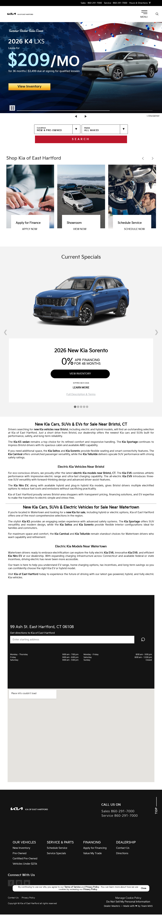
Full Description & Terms (81, 394)
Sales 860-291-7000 (117, 811)
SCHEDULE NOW (99, 229)
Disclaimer (154, 116)
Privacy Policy (92, 887)
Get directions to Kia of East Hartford (32, 633)
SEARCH (81, 139)
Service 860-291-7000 (119, 816)
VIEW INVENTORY (151, 229)
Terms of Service (72, 887)
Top (156, 810)
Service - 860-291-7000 (115, 3)
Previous (76, 116)
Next (86, 116)
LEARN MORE (81, 387)
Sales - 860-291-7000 (91, 3)
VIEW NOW (45, 229)
